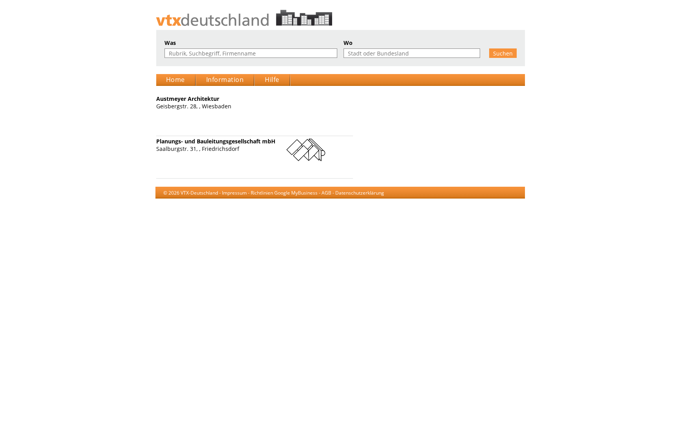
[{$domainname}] (340, 18)
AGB (326, 192)
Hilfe (272, 79)
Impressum (234, 192)
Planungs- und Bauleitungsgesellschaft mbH (215, 141)
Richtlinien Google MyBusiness (284, 192)
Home (175, 79)
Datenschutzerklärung (359, 192)
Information (225, 79)
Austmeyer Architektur (187, 98)
